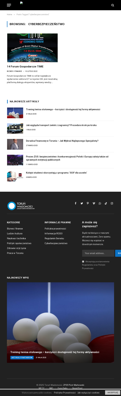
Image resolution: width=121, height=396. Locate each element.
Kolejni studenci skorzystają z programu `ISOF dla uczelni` (56, 172)
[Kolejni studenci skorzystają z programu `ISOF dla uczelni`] (15, 176)
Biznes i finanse (14, 71)
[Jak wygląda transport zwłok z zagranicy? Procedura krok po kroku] (15, 128)
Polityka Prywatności (65, 392)
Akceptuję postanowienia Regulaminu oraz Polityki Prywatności (95, 265)
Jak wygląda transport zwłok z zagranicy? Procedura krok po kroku (61, 125)
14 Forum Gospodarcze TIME (25, 66)
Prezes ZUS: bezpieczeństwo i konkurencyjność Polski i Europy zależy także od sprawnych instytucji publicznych (67, 158)
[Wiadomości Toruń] (60, 5)
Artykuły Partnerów (22, 358)
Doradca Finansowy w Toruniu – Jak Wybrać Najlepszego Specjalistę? (62, 141)
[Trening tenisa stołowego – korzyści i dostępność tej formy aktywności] (15, 113)
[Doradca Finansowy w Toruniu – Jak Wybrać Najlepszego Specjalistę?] (15, 144)
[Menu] (9, 5)
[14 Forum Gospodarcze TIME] (32, 47)
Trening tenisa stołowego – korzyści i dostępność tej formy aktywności (63, 109)
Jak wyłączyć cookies (88, 392)
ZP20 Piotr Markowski (73, 385)
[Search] (112, 5)
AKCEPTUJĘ (112, 392)
